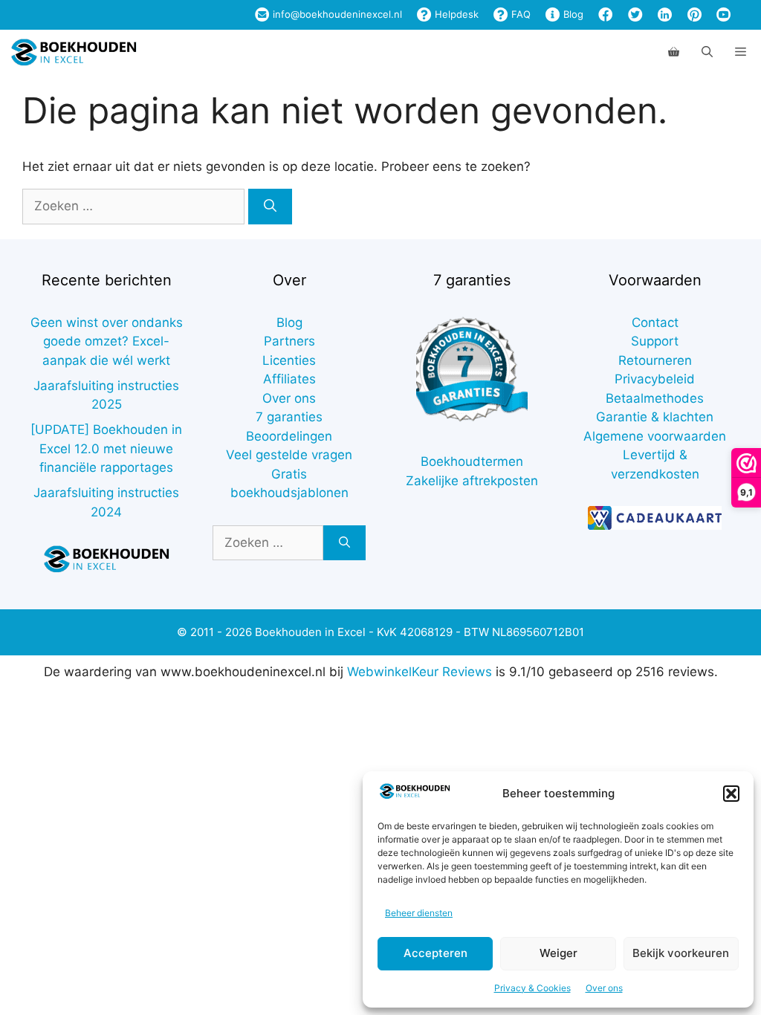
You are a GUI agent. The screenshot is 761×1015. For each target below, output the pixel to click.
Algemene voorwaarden (654, 436)
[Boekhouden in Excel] (73, 52)
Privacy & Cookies (532, 987)
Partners (289, 341)
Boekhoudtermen (472, 461)
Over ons (604, 987)
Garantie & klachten (654, 416)
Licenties (289, 360)
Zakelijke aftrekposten (472, 480)
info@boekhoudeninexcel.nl (336, 14)
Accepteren (435, 953)
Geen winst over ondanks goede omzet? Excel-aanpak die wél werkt (106, 341)
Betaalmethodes (655, 398)
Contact (655, 322)
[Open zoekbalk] (707, 52)
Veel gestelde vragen (289, 454)
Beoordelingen (289, 436)
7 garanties (289, 416)
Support (655, 341)
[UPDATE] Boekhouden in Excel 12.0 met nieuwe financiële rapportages (106, 448)
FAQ (519, 14)
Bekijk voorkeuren (680, 953)
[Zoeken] (270, 206)
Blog (571, 14)
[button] (731, 793)
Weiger (558, 953)
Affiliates (289, 379)
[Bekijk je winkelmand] (673, 52)
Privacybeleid (655, 379)
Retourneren (655, 360)
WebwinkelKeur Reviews (419, 671)
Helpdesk (455, 14)
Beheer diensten (419, 912)
